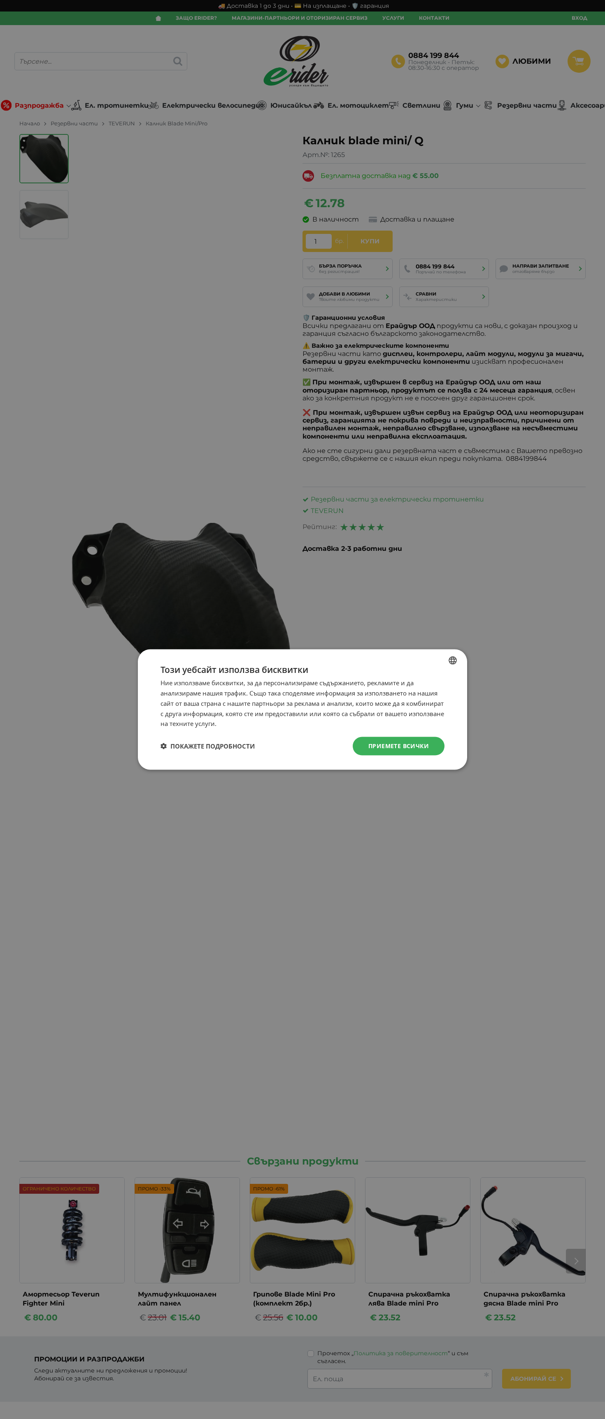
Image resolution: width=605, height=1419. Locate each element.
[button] (208, 746)
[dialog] (302, 709)
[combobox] (453, 660)
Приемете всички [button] (398, 746)
